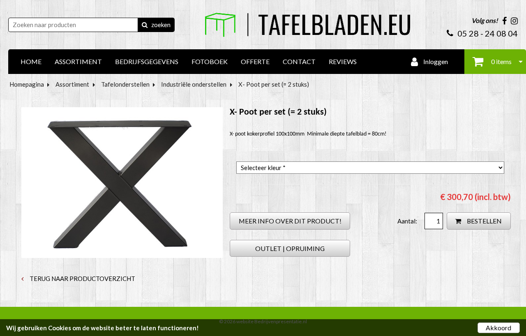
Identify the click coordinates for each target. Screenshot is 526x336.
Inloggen (435, 61)
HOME (31, 61)
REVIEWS (343, 61)
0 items (501, 61)
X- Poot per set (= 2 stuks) (273, 84)
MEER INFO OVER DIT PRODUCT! (290, 221)
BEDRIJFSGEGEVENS (146, 61)
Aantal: (407, 221)
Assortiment (72, 84)
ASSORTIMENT (78, 61)
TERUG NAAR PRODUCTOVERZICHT (81, 278)
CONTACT (299, 61)
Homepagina (26, 84)
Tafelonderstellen (125, 84)
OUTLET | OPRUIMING (290, 248)
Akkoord (498, 327)
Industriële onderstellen (193, 84)
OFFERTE (255, 61)
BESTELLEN (484, 221)
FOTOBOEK (209, 61)
